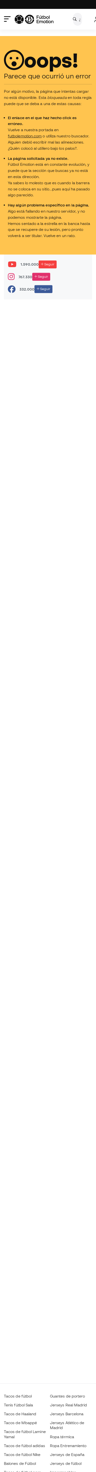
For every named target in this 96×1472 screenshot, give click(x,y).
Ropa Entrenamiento (68, 1445)
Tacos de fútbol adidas (24, 1445)
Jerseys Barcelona (66, 1414)
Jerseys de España (67, 1454)
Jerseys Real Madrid (68, 1405)
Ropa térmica (62, 1437)
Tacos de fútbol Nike (22, 1454)
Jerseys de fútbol (65, 1463)
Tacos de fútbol (18, 1396)
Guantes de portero (67, 1396)
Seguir (49, 264)
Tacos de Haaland (20, 1414)
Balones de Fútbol (20, 1463)
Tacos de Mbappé (20, 1422)
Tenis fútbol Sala (18, 1405)
